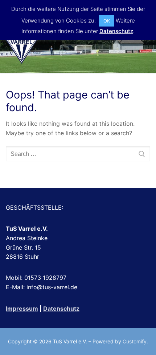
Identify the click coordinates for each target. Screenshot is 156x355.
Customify (135, 341)
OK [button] (106, 21)
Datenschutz (61, 308)
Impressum (22, 308)
